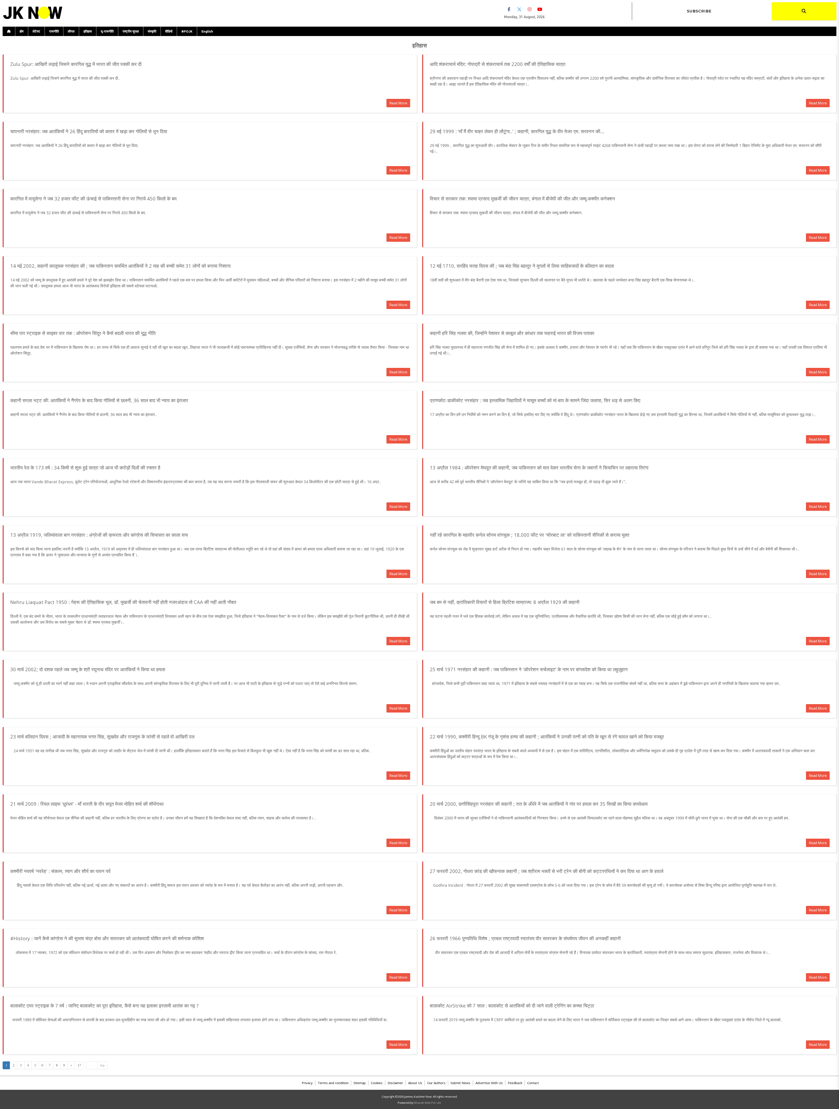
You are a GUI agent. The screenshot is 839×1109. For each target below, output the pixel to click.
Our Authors (436, 1083)
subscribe (699, 11)
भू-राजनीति (107, 31)
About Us (415, 1083)
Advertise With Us (489, 1083)
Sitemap (360, 1083)
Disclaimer (395, 1083)
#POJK (186, 31)
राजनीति (54, 31)
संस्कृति (152, 31)
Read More (398, 103)
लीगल (71, 31)
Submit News (460, 1083)
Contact (533, 1083)
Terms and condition (333, 1083)
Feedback (515, 1083)
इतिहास (87, 31)
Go (102, 1065)
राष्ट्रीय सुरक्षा (131, 31)
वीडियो (168, 31)
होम (22, 31)
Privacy (307, 1083)
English (207, 31)
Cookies (377, 1083)
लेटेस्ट (36, 31)
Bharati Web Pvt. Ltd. (427, 1103)
